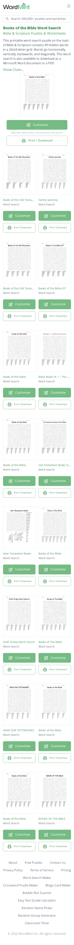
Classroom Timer (37, 923)
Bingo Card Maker (58, 885)
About (13, 863)
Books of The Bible (50, 642)
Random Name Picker (37, 908)
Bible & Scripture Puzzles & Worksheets (34, 33)
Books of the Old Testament (20, 200)
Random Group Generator (37, 915)
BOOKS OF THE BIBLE (52, 818)
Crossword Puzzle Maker (20, 885)
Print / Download (40, 140)
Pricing (66, 870)
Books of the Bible (14, 465)
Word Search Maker (37, 878)
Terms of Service (42, 870)
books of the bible (14, 377)
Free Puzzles (33, 863)
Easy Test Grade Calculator (37, 900)
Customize (40, 125)
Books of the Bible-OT (52, 288)
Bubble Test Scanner (37, 893)
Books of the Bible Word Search (32, 27)
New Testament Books (17, 553)
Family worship (48, 200)
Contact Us (58, 863)
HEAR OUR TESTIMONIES (18, 730)
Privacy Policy (13, 870)
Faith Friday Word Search (19, 642)
